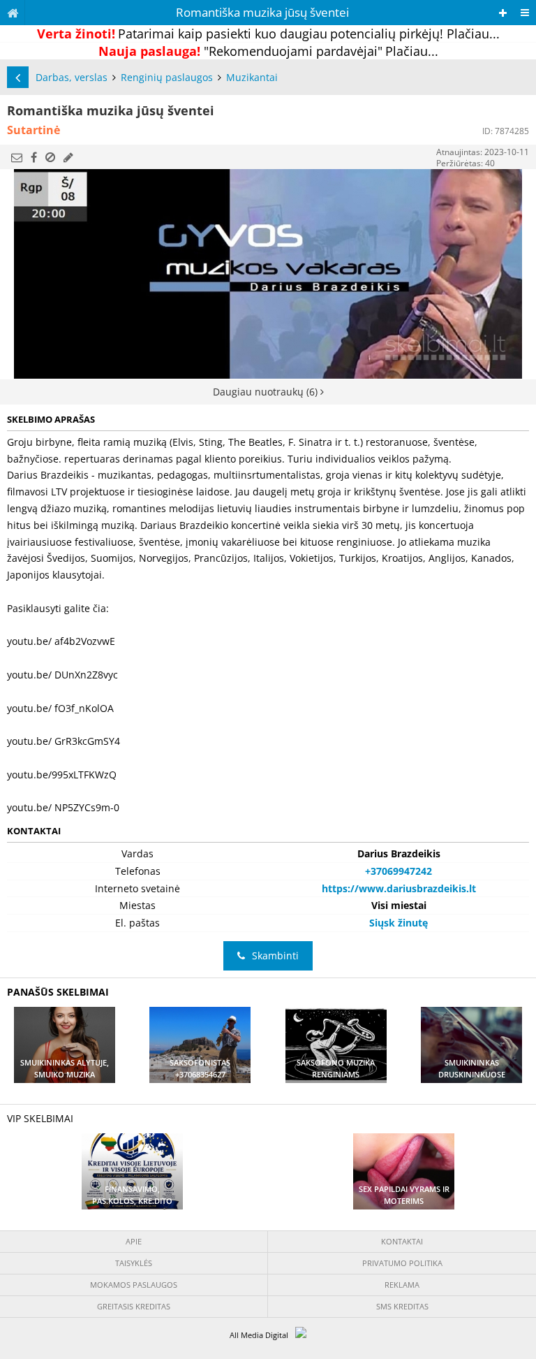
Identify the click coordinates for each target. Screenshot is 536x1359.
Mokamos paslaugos (133, 1284)
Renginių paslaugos (167, 77)
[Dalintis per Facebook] (34, 157)
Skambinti (275, 955)
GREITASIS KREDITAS (133, 1306)
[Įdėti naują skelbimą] (503, 13)
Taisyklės (133, 1263)
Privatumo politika (402, 1263)
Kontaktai (402, 1241)
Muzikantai (252, 77)
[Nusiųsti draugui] (17, 157)
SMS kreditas (402, 1306)
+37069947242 (398, 871)
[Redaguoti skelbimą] (68, 157)
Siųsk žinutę (398, 922)
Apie (134, 1241)
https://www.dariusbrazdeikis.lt (399, 888)
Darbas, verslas (71, 77)
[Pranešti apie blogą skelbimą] (50, 157)
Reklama (402, 1284)
